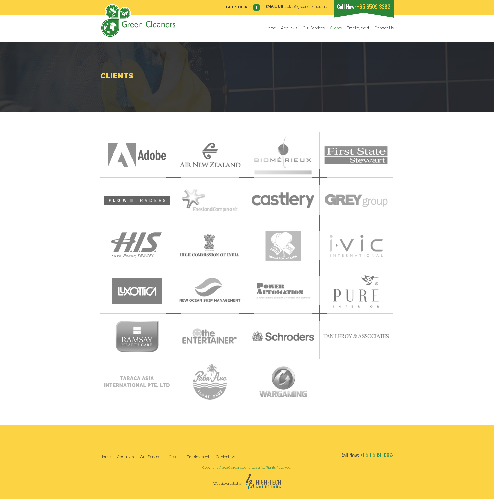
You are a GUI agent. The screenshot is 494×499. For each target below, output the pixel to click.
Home (271, 28)
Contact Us (384, 28)
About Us (289, 28)
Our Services (314, 28)
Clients (336, 28)
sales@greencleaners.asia (307, 6)
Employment (358, 28)
